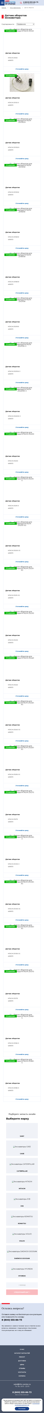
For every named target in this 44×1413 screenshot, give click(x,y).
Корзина (22, 1376)
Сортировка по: (8, 24)
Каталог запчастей (22, 1353)
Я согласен (22, 1408)
